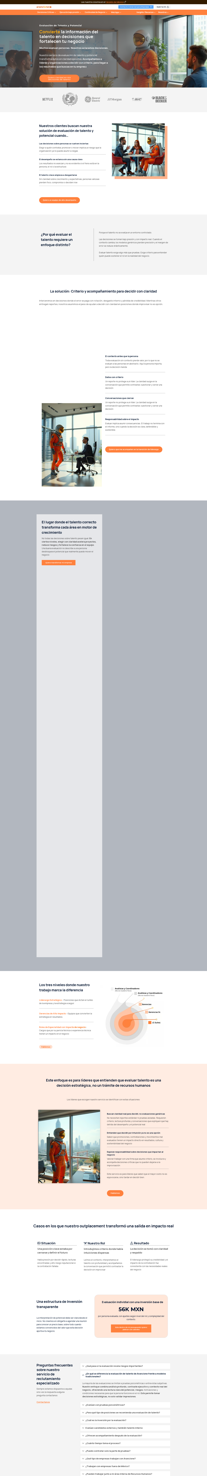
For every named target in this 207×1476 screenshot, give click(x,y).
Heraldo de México (114, 2)
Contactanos (43, 1402)
